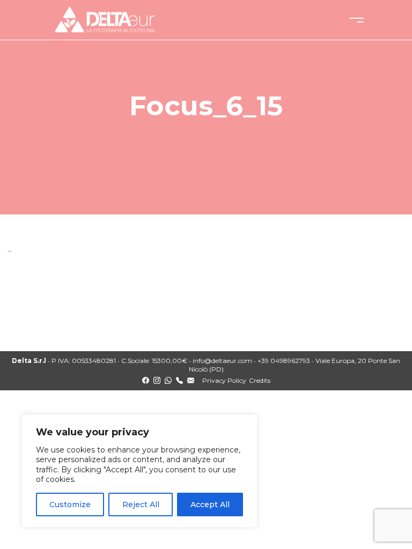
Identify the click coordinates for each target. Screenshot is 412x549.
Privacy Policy (224, 380)
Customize (70, 504)
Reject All (140, 504)
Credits (259, 380)
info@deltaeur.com (222, 361)
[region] (139, 471)
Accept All (210, 504)
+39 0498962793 (284, 361)
